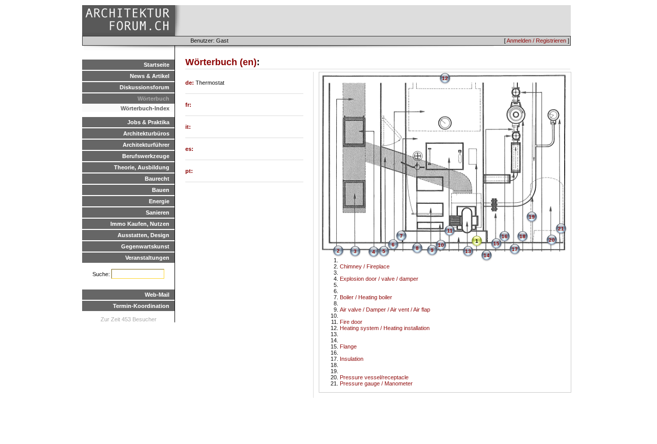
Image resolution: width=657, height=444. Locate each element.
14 (487, 255)
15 (496, 243)
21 (561, 228)
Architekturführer (146, 145)
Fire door (351, 322)
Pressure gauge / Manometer (376, 383)
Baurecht (157, 179)
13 (468, 251)
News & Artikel (149, 76)
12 (445, 78)
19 (532, 217)
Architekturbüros (146, 133)
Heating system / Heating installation (385, 328)
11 (450, 231)
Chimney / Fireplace (365, 266)
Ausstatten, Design (143, 235)
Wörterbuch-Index (145, 108)
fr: (188, 105)
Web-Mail (157, 295)
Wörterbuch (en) (221, 62)
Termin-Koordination (141, 306)
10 (441, 245)
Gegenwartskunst (145, 246)
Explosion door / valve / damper (379, 279)
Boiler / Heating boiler (366, 297)
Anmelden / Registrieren (536, 40)
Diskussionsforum (144, 87)
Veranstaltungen (147, 258)
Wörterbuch (153, 98)
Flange (348, 346)
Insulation (351, 359)
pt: (189, 171)
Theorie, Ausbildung (141, 167)
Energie (159, 201)
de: (190, 83)
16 (504, 236)
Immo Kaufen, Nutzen (139, 224)
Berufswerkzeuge (145, 156)
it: (188, 127)
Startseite (156, 65)
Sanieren (157, 212)
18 (522, 236)
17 (515, 249)
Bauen (160, 190)
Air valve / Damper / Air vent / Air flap (385, 309)
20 (552, 240)
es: (189, 149)
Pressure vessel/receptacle (374, 377)
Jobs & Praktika (148, 122)
